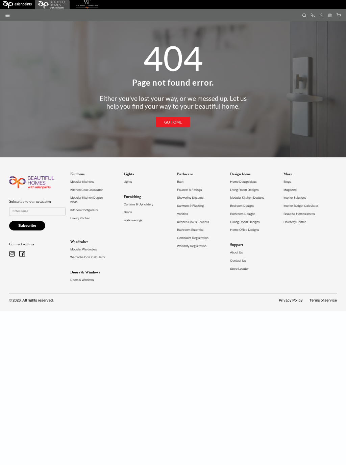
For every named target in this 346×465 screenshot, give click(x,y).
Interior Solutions (294, 197)
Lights (128, 181)
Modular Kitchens (82, 181)
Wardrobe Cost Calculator (87, 257)
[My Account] (321, 15)
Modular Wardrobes (83, 249)
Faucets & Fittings (189, 190)
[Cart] (338, 15)
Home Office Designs (244, 229)
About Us (236, 252)
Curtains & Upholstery (138, 204)
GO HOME (173, 122)
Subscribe (27, 225)
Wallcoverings (133, 220)
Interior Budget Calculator (300, 205)
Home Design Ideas (243, 181)
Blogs (287, 181)
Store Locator (239, 268)
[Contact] (312, 15)
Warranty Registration (191, 246)
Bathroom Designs (242, 214)
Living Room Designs (244, 190)
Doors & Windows (82, 280)
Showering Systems (190, 197)
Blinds (128, 212)
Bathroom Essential (190, 229)
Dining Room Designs (245, 222)
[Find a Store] (330, 15)
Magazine (290, 190)
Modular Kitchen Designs (247, 197)
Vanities (182, 214)
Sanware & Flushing (190, 205)
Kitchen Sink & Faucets (193, 222)
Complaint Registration (192, 238)
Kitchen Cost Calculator (86, 190)
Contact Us (238, 260)
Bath (180, 181)
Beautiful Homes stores (299, 214)
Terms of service (323, 300)
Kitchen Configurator (84, 210)
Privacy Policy (291, 300)
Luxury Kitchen (80, 218)
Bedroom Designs (242, 205)
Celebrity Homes (294, 222)
